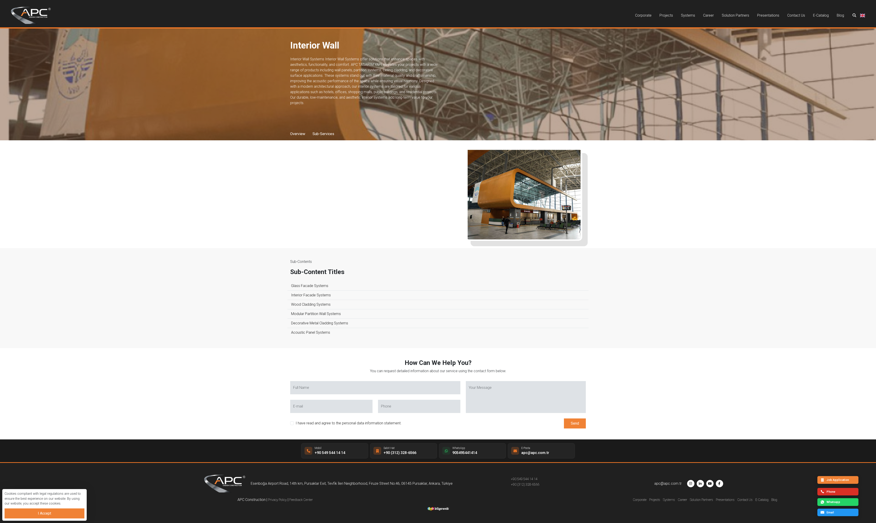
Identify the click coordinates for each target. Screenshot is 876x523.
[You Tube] (710, 483)
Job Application (837, 480)
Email (830, 512)
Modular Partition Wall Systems (316, 314)
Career (708, 15)
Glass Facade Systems (309, 286)
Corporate (643, 15)
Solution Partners (735, 15)
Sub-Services (323, 134)
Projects (666, 15)
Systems (688, 15)
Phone (830, 491)
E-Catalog (821, 15)
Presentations (768, 15)
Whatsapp (833, 502)
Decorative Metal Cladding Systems (319, 323)
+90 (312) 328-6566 (525, 485)
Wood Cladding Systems (311, 304)
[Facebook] (719, 483)
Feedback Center (301, 500)
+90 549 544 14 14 (524, 479)
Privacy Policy (277, 500)
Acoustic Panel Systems (310, 332)
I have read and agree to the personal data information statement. (349, 423)
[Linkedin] (700, 483)
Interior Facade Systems (311, 295)
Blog (840, 15)
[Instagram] (690, 483)
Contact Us (796, 15)
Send (575, 423)
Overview (297, 134)
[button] (862, 15)
